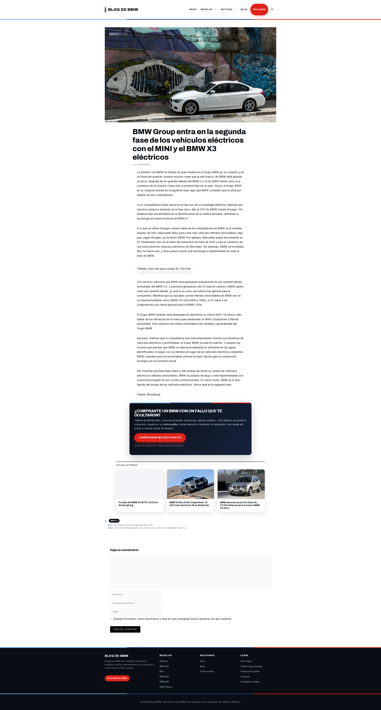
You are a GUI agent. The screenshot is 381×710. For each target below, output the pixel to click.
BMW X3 (114, 521)
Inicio (193, 9)
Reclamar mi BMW (117, 678)
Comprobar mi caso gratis (160, 437)
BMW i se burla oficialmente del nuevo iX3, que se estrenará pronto (146, 528)
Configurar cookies (250, 681)
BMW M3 (164, 666)
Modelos (206, 9)
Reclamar (259, 9)
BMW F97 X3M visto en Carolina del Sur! (130, 525)
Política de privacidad (251, 666)
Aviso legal (246, 661)
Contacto (245, 676)
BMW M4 (164, 676)
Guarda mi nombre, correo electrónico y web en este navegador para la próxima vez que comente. (172, 618)
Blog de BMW (123, 9)
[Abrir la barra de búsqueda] (272, 9)
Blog (244, 9)
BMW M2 (164, 681)
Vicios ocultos (207, 671)
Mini (162, 671)
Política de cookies (250, 671)
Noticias (226, 9)
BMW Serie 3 (166, 687)
